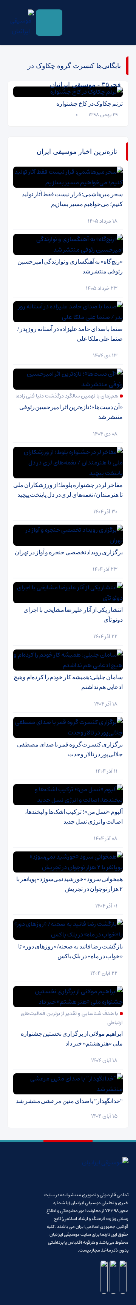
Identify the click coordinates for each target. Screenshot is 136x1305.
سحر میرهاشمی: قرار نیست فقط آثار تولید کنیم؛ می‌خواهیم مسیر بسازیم (72, 199)
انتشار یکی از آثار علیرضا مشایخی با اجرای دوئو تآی (73, 615)
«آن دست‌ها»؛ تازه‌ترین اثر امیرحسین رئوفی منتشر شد (71, 412)
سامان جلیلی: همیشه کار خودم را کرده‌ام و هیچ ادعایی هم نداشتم (68, 682)
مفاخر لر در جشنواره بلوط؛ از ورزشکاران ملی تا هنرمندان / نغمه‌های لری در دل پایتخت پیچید (68, 490)
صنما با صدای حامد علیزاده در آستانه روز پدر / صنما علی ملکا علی (70, 334)
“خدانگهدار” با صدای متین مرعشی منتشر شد (69, 1101)
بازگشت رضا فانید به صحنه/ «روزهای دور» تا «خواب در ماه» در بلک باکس (70, 951)
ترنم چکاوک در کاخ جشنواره (89, 103)
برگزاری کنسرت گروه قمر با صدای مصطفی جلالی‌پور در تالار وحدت (70, 749)
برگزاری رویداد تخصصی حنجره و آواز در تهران (69, 552)
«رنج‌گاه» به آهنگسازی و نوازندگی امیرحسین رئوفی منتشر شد (70, 266)
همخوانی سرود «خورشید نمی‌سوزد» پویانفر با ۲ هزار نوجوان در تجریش (69, 884)
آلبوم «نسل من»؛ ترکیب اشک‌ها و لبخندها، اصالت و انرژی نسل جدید (74, 817)
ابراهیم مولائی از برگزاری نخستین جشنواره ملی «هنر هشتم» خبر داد (72, 1038)
